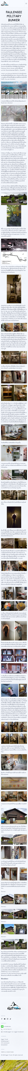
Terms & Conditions (7, 1052)
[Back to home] (4, 3)
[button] (26, 3)
